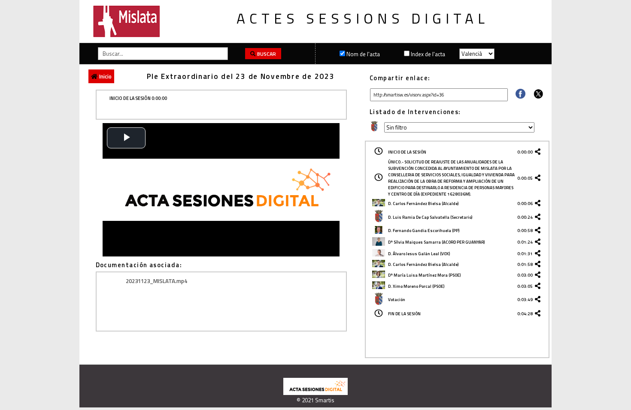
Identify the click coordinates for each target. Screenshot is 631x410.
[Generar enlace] (539, 152)
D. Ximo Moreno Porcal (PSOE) (416, 286)
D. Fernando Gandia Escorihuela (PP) (423, 230)
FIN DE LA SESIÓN (404, 314)
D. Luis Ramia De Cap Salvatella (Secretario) (430, 217)
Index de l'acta (428, 54)
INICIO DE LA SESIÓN (407, 152)
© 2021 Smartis (315, 400)
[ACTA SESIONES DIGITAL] (315, 393)
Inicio (105, 76)
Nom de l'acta (363, 54)
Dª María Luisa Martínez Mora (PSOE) (424, 275)
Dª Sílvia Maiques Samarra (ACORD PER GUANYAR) (436, 242)
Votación (396, 299)
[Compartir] (520, 96)
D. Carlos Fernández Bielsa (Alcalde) (423, 203)
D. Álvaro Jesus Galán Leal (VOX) (419, 253)
